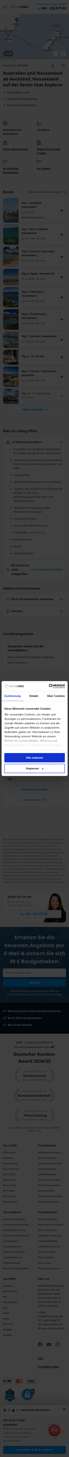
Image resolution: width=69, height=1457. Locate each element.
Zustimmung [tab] (12, 695)
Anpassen (32, 768)
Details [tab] (33, 695)
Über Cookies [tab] (56, 695)
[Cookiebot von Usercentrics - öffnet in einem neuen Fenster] (49, 686)
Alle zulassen (34, 757)
